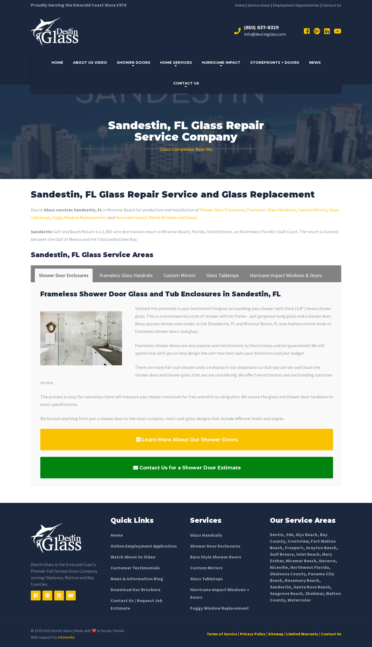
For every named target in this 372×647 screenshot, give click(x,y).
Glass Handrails (206, 535)
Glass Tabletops (206, 578)
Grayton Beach (321, 547)
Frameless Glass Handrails (271, 209)
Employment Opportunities (296, 5)
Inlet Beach (308, 554)
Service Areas (259, 5)
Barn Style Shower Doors (215, 557)
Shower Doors (133, 62)
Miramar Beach (301, 560)
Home (240, 5)
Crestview (298, 541)
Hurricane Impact (221, 62)
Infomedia (66, 637)
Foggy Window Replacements (79, 217)
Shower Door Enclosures (222, 209)
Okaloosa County (288, 573)
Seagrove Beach (286, 593)
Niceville (279, 567)
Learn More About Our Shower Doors (189, 440)
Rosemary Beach (302, 580)
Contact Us (331, 5)
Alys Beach (307, 534)
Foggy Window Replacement (219, 608)
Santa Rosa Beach (312, 587)
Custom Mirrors (312, 209)
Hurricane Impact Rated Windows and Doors (156, 217)
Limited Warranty (302, 633)
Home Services (176, 62)
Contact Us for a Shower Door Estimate (189, 468)
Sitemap (275, 633)
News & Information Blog (137, 578)
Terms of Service (222, 633)
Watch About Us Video (133, 557)
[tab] (64, 275)
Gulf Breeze (282, 554)
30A (289, 534)
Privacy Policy (253, 633)
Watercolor (299, 600)
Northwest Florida (309, 567)
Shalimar (314, 593)
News (315, 62)
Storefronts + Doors (274, 62)
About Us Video (90, 62)
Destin (276, 534)
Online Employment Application (144, 546)
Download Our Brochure (135, 589)
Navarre (327, 560)
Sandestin (280, 587)
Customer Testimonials (135, 567)
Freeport (294, 547)
